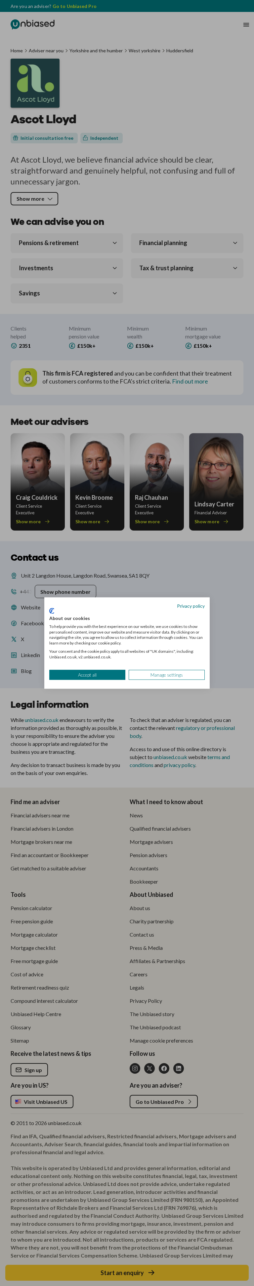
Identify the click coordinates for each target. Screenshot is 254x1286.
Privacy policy (191, 605)
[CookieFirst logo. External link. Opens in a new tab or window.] (51, 611)
